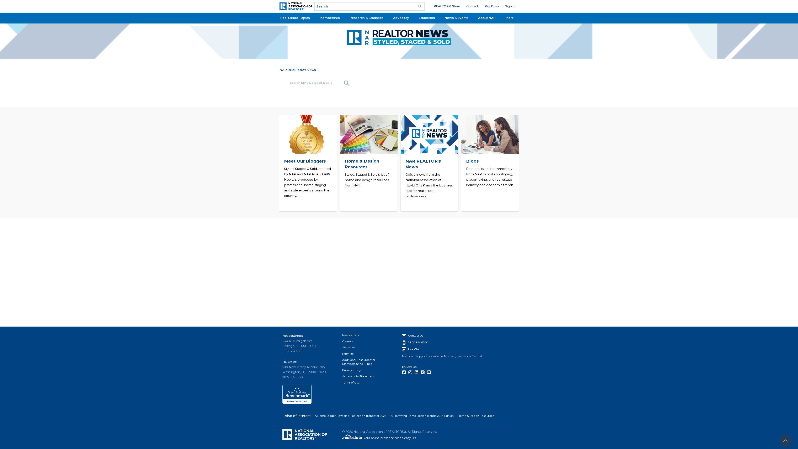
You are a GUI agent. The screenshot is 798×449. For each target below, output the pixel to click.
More (509, 18)
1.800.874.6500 (418, 342)
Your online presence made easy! (390, 438)
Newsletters (350, 335)
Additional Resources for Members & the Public (358, 362)
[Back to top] (785, 440)
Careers (347, 341)
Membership (329, 18)
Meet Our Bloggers (305, 161)
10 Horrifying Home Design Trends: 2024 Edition (422, 415)
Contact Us (415, 335)
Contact (472, 6)
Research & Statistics (366, 18)
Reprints (347, 353)
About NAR (487, 18)
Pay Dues (492, 6)
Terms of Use (351, 382)
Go (420, 6)
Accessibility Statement (358, 376)
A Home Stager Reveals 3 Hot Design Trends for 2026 (350, 415)
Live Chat (414, 349)
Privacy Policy (351, 370)
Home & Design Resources (476, 415)
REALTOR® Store (447, 6)
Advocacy (401, 18)
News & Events (456, 18)
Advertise (348, 347)
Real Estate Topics (295, 18)
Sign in (510, 6)
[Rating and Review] (297, 403)
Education (427, 18)
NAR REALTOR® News (298, 70)
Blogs (472, 161)
